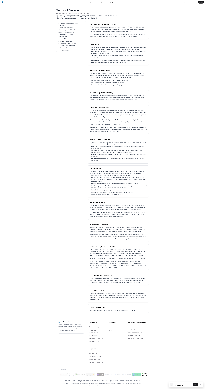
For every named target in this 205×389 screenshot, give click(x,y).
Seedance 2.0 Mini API (96, 338)
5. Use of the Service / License (66, 32)
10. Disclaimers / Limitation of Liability (67, 43)
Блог (110, 330)
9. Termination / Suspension (65, 41)
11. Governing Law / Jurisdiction (66, 45)
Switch (195, 384)
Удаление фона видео (96, 363)
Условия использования (134, 332)
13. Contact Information (64, 50)
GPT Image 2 (93, 335)
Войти (201, 2)
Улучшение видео (94, 359)
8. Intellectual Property (64, 39)
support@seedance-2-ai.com (126, 310)
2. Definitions (61, 25)
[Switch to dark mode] (195, 2)
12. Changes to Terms (64, 48)
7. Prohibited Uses (62, 36)
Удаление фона (94, 345)
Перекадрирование (95, 356)
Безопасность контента (135, 338)
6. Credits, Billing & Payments (65, 34)
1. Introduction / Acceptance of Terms (68, 23)
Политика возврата (133, 335)
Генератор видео (94, 327)
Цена (110, 327)
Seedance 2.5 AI (94, 341)
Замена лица (93, 353)
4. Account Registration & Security (67, 30)
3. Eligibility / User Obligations (65, 27)
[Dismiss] (200, 384)
